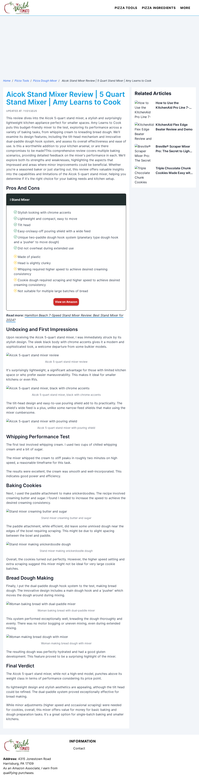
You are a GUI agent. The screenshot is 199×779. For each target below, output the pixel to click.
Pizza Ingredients (159, 8)
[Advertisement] (99, 45)
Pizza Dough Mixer (45, 80)
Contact (79, 748)
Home (6, 80)
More (185, 8)
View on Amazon (66, 301)
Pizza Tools (126, 8)
